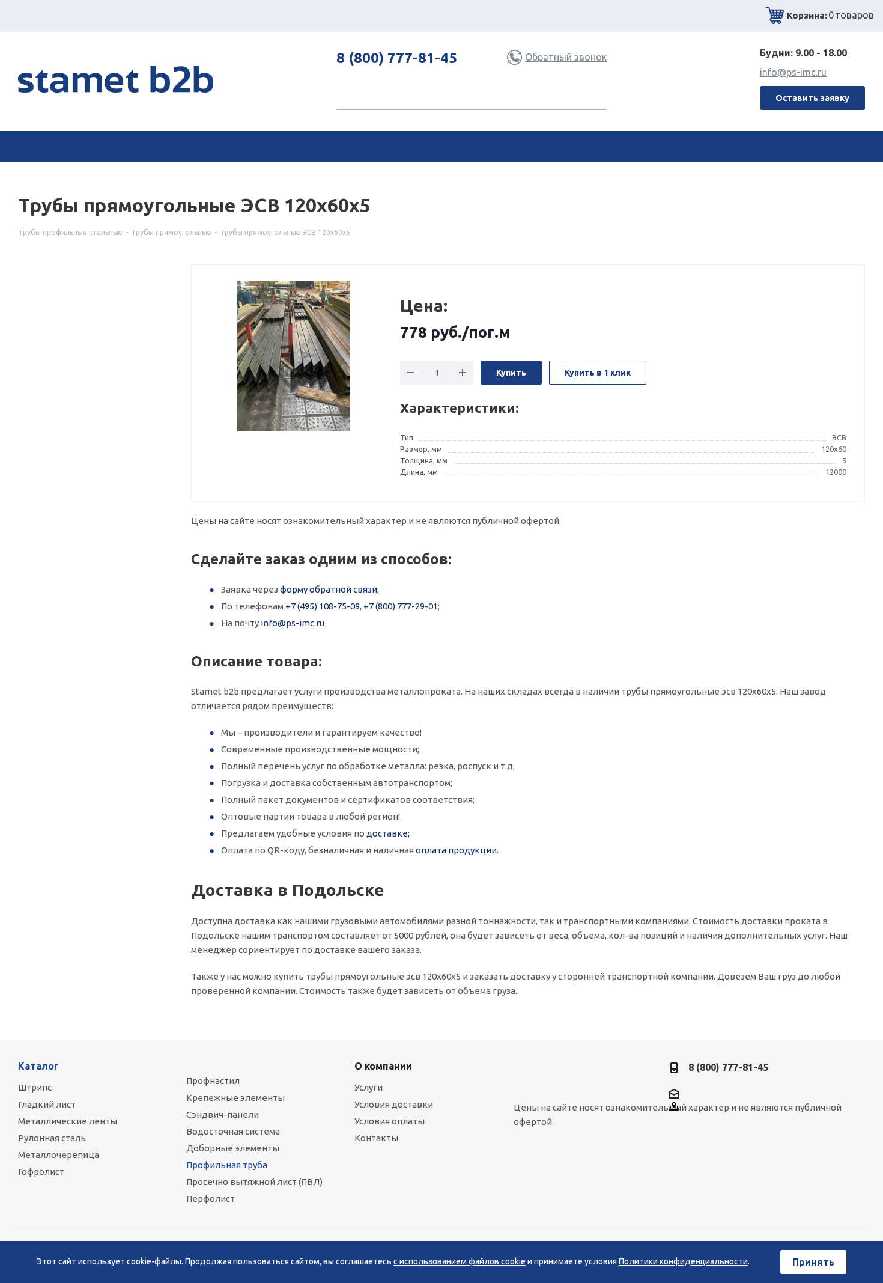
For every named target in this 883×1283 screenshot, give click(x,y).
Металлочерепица (58, 1155)
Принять (813, 1262)
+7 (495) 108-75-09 (322, 606)
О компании (383, 1066)
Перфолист (210, 1198)
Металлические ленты (67, 1121)
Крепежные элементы (235, 1098)
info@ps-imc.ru (793, 72)
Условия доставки (393, 1104)
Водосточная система (233, 1131)
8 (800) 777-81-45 (396, 58)
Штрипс (35, 1087)
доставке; (388, 833)
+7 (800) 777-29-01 (400, 606)
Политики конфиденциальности (683, 1261)
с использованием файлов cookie (459, 1261)
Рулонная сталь (52, 1138)
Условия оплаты (389, 1121)
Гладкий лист (47, 1104)
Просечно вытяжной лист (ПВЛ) (254, 1182)
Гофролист (41, 1171)
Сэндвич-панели (222, 1114)
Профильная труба (226, 1165)
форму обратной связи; (329, 589)
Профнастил (213, 1081)
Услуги (368, 1087)
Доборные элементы (232, 1148)
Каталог (38, 1066)
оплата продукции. (457, 850)
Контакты (376, 1138)
